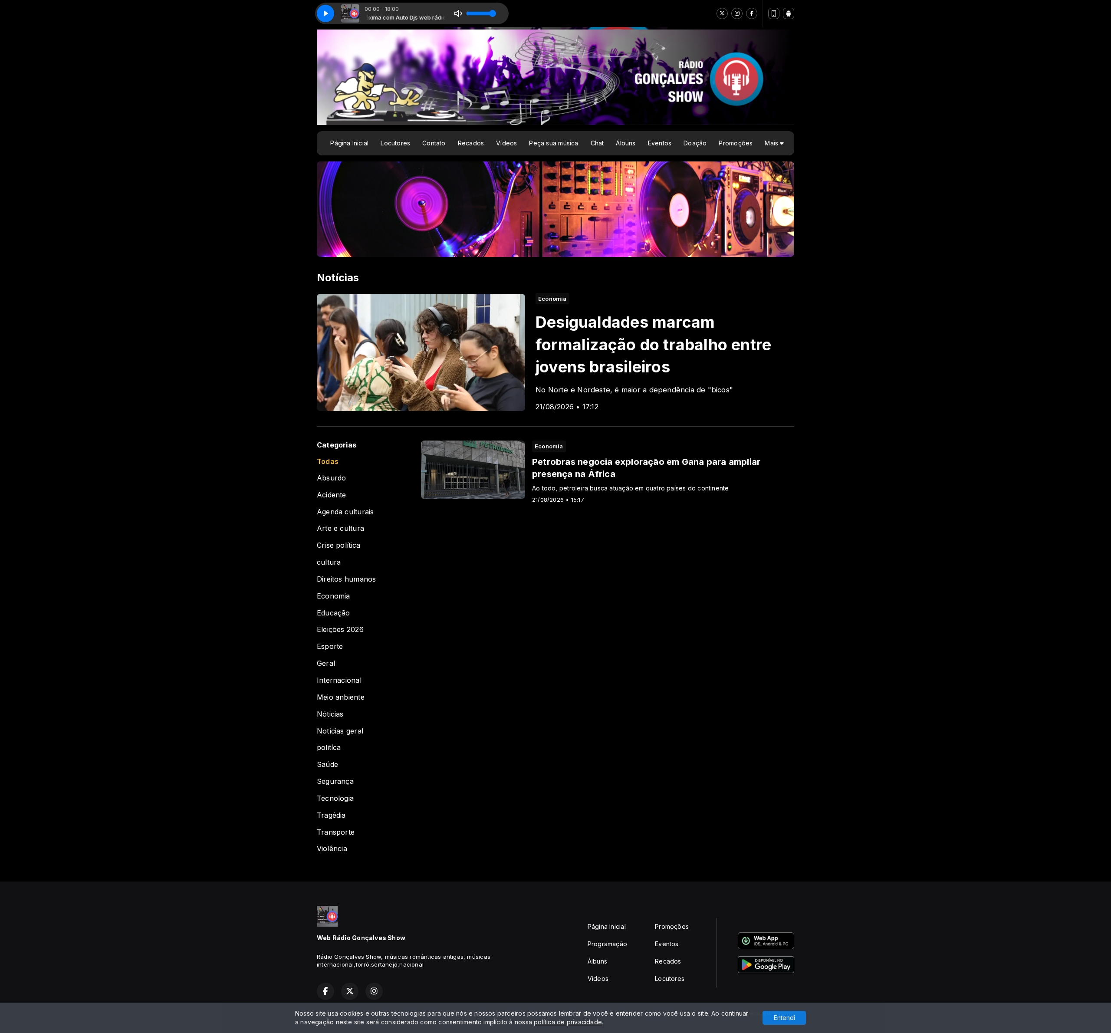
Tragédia (331, 815)
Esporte (330, 646)
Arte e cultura (340, 528)
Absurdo (331, 478)
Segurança (335, 781)
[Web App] (773, 13)
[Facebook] (751, 13)
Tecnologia (335, 798)
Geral (326, 663)
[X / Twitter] (722, 13)
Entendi (784, 1017)
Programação (607, 943)
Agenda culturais (345, 512)
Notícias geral (340, 731)
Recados (471, 143)
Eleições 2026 (340, 629)
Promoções (736, 143)
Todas (328, 461)
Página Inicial (349, 143)
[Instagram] (737, 13)
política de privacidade (568, 1022)
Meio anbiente (341, 697)
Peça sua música (553, 143)
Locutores (395, 143)
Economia (333, 596)
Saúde (327, 764)
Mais (772, 143)
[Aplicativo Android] (788, 13)
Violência (332, 849)
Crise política (338, 545)
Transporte (336, 832)
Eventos (659, 143)
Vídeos (506, 143)
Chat (597, 143)
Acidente (331, 495)
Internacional (339, 680)
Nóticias (330, 714)
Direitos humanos (346, 579)
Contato (433, 143)
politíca (329, 747)
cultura (329, 562)
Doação (695, 143)
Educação (333, 613)
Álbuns (625, 143)
